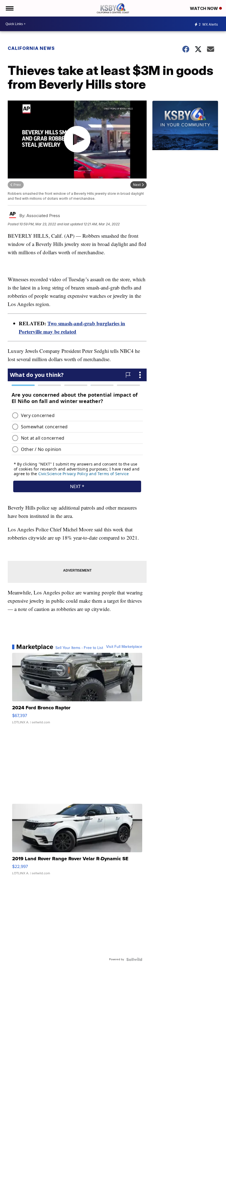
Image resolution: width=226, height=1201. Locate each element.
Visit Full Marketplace (124, 647)
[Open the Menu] (9, 8)
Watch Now (204, 8)
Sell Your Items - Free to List (79, 648)
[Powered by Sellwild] (134, 959)
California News (31, 48)
